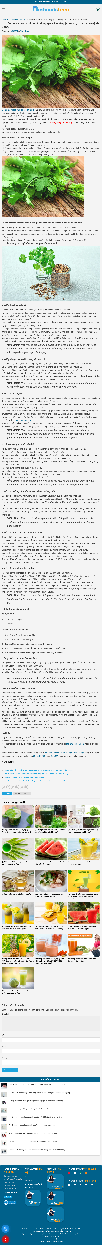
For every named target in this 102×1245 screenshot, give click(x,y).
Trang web (6, 1058)
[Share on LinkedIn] (26, 787)
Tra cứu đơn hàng (10, 1182)
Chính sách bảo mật (10, 1189)
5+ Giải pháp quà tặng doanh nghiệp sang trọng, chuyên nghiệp (34, 1133)
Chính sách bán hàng (11, 1176)
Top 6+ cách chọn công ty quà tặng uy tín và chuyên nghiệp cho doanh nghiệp (39, 1093)
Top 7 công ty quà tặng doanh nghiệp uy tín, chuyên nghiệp (32, 1125)
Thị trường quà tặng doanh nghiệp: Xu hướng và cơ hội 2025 (33, 1141)
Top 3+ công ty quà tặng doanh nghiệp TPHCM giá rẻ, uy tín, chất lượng (37, 1117)
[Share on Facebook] (8, 787)
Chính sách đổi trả (10, 1185)
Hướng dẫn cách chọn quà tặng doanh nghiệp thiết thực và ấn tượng (36, 1101)
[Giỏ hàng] (98, 9)
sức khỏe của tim (23, 420)
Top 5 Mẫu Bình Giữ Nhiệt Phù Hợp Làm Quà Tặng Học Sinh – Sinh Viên (35, 781)
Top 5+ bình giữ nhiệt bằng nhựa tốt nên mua (24, 777)
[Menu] (3, 9)
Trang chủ (5, 20)
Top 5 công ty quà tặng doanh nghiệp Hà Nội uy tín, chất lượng (33, 1109)
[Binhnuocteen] (51, 9)
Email (4, 1046)
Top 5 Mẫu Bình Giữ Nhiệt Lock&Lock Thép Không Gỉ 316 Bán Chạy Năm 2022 (38, 770)
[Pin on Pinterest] (22, 787)
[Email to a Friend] (17, 787)
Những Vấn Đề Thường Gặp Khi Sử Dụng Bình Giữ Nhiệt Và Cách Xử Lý (36, 774)
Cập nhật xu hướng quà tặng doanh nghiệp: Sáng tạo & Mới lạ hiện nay (37, 1150)
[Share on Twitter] (13, 787)
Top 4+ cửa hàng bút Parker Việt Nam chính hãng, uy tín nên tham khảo (37, 1084)
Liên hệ (27, 1177)
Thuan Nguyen (25, 31)
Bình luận (6, 1014)
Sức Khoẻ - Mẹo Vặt (18, 20)
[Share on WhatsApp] (4, 787)
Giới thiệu (28, 1180)
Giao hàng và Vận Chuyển (13, 1179)
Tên (3, 1035)
